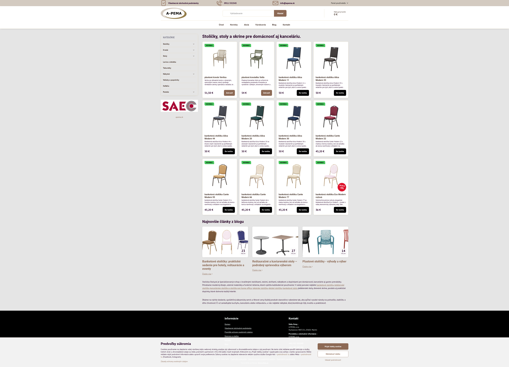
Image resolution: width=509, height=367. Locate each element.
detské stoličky (275, 288)
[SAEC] (179, 111)
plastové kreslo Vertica (215, 77)
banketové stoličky (325, 285)
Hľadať (280, 13)
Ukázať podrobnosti (333, 360)
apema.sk (179, 117)
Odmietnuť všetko (333, 354)
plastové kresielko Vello (253, 77)
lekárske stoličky (260, 288)
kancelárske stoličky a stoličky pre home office (231, 288)
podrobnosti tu (283, 354)
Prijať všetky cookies (333, 346)
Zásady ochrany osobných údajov (174, 361)
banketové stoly (290, 288)
